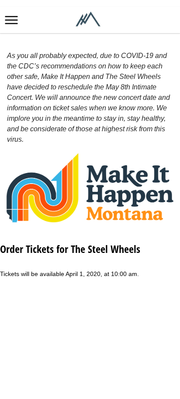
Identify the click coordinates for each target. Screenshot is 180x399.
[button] (11, 20)
